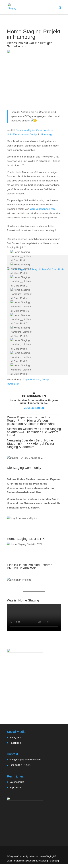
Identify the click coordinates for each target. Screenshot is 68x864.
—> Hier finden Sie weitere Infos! (32, 433)
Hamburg (24, 37)
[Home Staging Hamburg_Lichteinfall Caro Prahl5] (22, 332)
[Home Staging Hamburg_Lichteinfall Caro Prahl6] (22, 344)
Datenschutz (16, 781)
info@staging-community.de (25, 759)
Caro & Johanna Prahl (42, 208)
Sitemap (54, 860)
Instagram (15, 737)
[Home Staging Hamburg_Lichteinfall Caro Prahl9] (22, 357)
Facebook (15, 742)
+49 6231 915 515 (19, 765)
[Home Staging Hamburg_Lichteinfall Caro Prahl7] (22, 319)
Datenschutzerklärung (37, 860)
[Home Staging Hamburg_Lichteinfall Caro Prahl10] (22, 306)
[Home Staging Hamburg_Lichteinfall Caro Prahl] (22, 256)
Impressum (15, 787)
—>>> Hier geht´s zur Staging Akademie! (30, 445)
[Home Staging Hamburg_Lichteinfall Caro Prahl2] (22, 281)
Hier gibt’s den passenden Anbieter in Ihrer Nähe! (31, 422)
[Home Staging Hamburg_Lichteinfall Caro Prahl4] (22, 294)
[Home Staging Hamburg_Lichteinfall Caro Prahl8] (22, 369)
